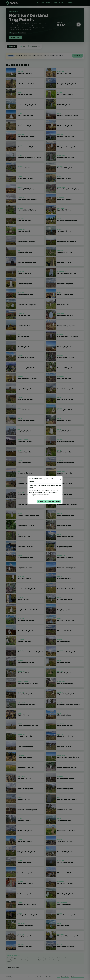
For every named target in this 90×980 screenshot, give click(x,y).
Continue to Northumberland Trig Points (49, 501)
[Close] (61, 480)
